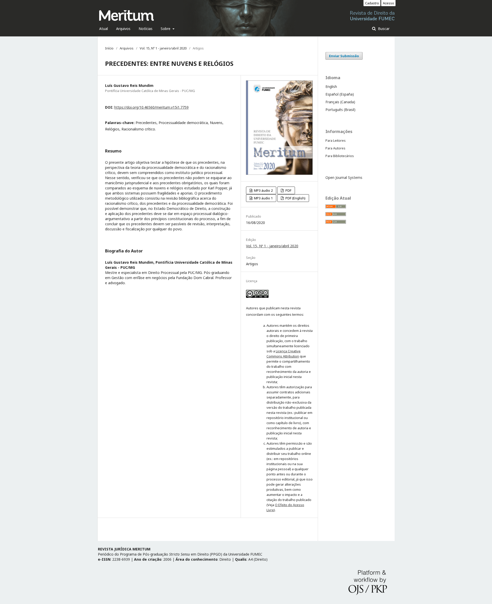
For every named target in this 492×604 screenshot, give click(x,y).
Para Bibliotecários (339, 155)
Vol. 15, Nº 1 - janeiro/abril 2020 (163, 48)
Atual (103, 28)
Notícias (145, 28)
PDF (288, 190)
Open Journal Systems (343, 177)
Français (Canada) (340, 101)
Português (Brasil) (340, 109)
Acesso (388, 3)
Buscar (383, 28)
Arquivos (123, 28)
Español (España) (339, 94)
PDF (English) (295, 198)
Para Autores (335, 148)
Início (109, 48)
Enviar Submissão (344, 56)
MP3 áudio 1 (263, 198)
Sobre (166, 28)
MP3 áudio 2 (263, 190)
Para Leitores (335, 140)
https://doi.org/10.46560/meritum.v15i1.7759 (151, 107)
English (331, 86)
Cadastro (372, 3)
